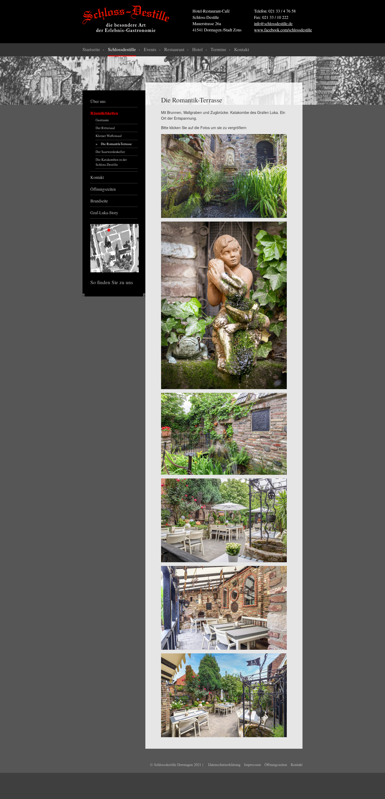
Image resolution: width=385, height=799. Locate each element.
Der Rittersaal (105, 127)
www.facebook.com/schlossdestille (283, 29)
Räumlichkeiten (104, 113)
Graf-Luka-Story (104, 212)
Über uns (98, 101)
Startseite (91, 49)
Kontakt (241, 49)
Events (150, 49)
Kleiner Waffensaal (109, 135)
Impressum (252, 764)
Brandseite (99, 200)
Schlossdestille (122, 49)
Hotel (197, 49)
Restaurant (174, 49)
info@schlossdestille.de (273, 23)
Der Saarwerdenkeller (110, 151)
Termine (218, 49)
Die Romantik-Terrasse (116, 143)
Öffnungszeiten (103, 189)
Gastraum (102, 120)
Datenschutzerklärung (224, 764)
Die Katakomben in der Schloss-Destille (111, 162)
